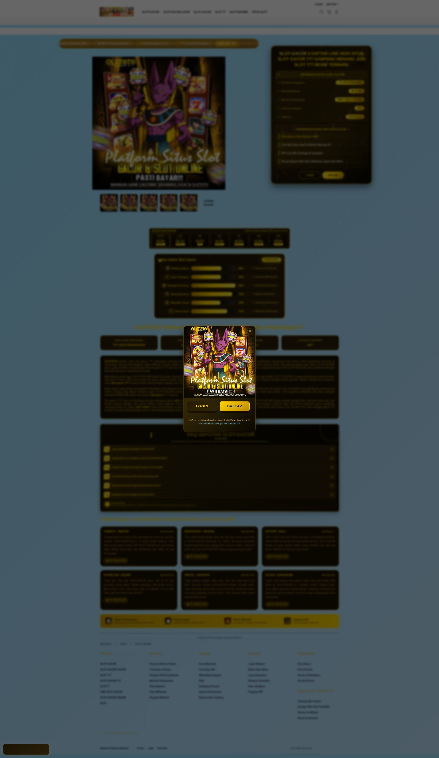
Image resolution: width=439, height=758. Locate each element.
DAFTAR (234, 406)
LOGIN (202, 406)
